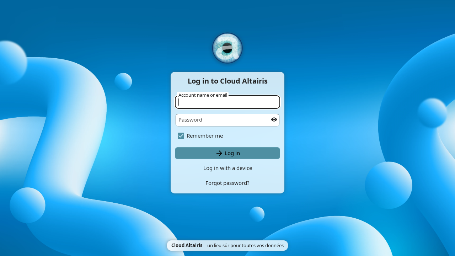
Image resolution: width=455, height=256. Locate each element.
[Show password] (274, 119)
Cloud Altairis (187, 245)
